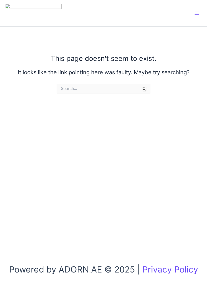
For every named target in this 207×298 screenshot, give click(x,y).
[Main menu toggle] (196, 13)
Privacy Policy (170, 269)
